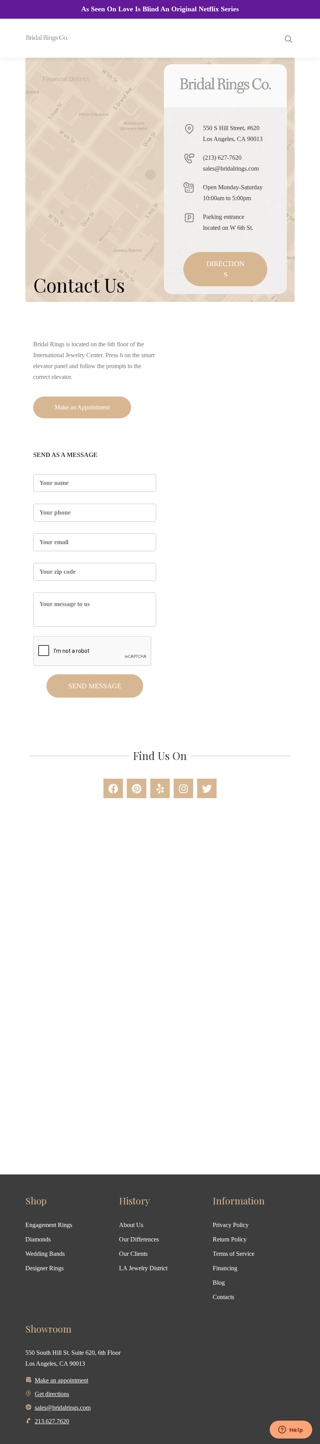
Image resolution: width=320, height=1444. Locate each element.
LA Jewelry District (143, 1268)
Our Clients (133, 1253)
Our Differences (139, 1239)
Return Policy (230, 1239)
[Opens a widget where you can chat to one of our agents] (290, 1430)
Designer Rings (44, 1268)
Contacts (223, 1297)
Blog (219, 1282)
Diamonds (38, 1239)
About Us (131, 1225)
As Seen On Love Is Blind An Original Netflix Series (160, 9)
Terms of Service (233, 1253)
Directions (225, 269)
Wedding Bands (45, 1253)
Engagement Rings (48, 1225)
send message (94, 686)
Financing (225, 1268)
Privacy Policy (231, 1225)
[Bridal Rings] (35, 38)
